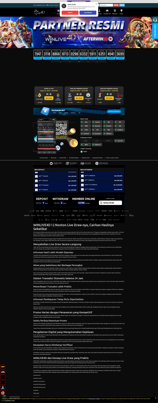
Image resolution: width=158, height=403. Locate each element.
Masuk (116, 5)
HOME (58, 13)
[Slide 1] (74, 45)
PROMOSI (114, 13)
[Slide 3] (79, 102)
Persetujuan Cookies (94, 398)
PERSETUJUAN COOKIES (112, 157)
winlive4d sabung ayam (39, 387)
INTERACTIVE (107, 13)
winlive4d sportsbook (39, 381)
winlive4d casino (37, 378)
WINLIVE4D (70, 234)
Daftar (122, 5)
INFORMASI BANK (73, 157)
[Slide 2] (75, 45)
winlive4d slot (37, 375)
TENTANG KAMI (43, 157)
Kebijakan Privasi (10, 400)
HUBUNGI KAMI (85, 157)
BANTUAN (53, 157)
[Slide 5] (79, 45)
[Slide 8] (83, 45)
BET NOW (49, 98)
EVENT (121, 13)
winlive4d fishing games (39, 384)
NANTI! (70, 12)
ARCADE (99, 13)
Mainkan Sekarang (114, 111)
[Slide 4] (78, 45)
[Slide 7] (82, 45)
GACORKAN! (88, 12)
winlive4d (35, 390)
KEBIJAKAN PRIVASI (98, 157)
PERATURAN (63, 157)
